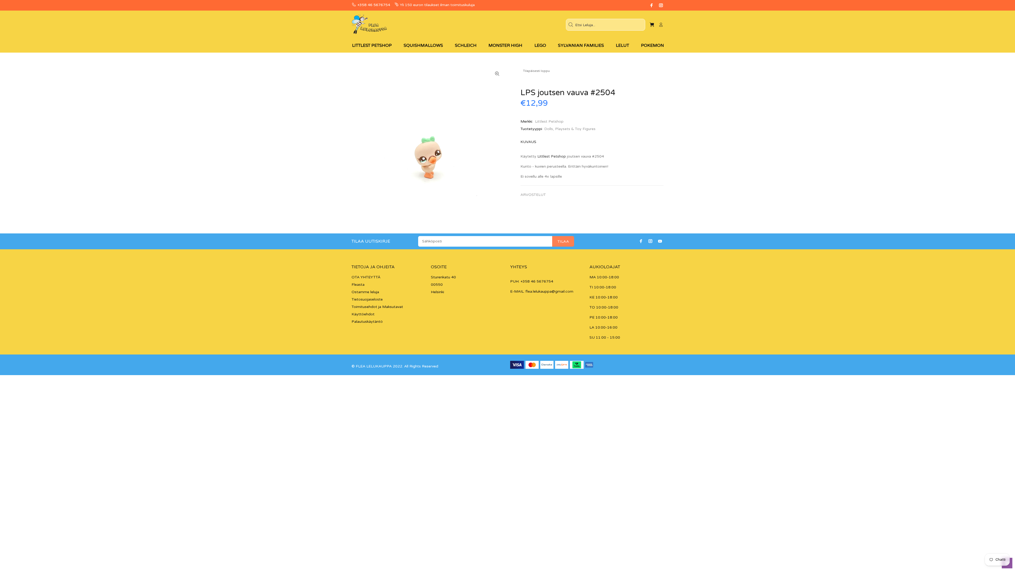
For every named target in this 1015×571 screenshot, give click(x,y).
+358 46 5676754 (373, 5)
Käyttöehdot (363, 314)
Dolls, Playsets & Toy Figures (570, 129)
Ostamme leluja (365, 292)
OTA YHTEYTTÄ (366, 277)
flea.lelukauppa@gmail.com (549, 291)
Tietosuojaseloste (367, 299)
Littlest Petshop (549, 121)
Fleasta (358, 284)
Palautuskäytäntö (367, 321)
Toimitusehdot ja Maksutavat (377, 307)
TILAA (563, 241)
